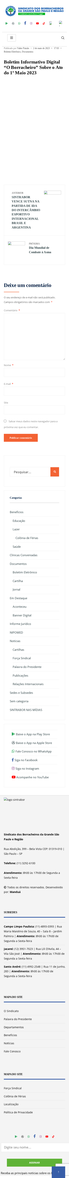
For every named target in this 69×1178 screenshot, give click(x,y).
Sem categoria (19, 701)
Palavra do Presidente (27, 667)
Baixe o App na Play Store (32, 734)
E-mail (8, 384)
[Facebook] (25, 23)
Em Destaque (18, 598)
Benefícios (16, 512)
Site (6, 402)
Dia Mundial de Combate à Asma (40, 248)
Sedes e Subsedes (21, 693)
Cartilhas (18, 650)
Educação (19, 521)
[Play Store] (7, 23)
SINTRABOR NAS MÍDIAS (26, 710)
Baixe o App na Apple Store (33, 743)
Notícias (15, 641)
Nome (8, 365)
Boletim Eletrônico (12, 51)
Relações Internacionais (28, 684)
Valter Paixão (23, 48)
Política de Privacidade (18, 1112)
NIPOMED (16, 632)
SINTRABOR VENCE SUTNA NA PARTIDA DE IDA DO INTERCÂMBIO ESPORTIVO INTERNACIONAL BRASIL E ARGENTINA (26, 210)
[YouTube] (37, 23)
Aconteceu (19, 606)
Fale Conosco (12, 1051)
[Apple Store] (13, 23)
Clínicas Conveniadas (23, 555)
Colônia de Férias (27, 538)
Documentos (27, 51)
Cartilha (18, 581)
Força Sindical (22, 658)
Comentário (12, 310)
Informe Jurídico (20, 624)
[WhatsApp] (19, 23)
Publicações (20, 675)
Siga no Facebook (26, 760)
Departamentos (14, 1027)
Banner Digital (22, 615)
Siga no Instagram (27, 768)
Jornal (16, 589)
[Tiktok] (44, 23)
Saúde (17, 546)
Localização (11, 1104)
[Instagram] (31, 23)
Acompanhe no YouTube (32, 777)
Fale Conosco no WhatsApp (33, 751)
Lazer (16, 529)
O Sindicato (11, 1011)
